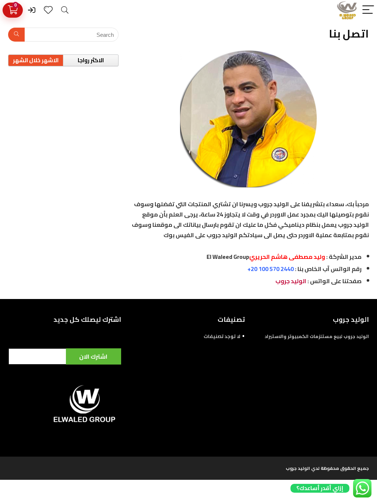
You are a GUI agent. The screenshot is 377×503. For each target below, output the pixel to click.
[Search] (65, 10)
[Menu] (368, 10)
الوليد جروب (290, 280)
